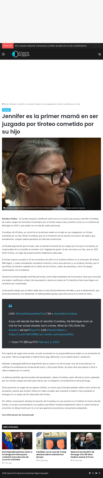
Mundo (13, 104)
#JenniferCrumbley (65, 313)
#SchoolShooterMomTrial (30, 313)
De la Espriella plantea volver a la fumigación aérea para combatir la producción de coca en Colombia (17, 456)
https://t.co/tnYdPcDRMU (24, 334)
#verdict (14, 330)
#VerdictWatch (56, 330)
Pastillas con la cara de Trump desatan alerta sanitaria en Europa (51, 454)
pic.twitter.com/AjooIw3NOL (57, 334)
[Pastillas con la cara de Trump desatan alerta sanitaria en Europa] (51, 440)
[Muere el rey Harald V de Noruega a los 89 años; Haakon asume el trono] (86, 440)
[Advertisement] (51, 21)
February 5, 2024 (48, 342)
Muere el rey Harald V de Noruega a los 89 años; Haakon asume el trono (82, 454)
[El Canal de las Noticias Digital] (21, 54)
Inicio (6, 104)
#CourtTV (34, 330)
